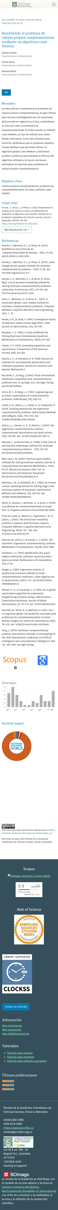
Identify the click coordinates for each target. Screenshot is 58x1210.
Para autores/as (11, 1029)
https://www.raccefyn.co (18, 1128)
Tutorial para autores (20, 1053)
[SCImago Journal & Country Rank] (29, 876)
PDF (6, 92)
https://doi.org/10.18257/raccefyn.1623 (19, 224)
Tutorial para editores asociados (27, 1061)
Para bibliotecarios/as (15, 1033)
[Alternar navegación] (54, 4)
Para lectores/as (12, 1025)
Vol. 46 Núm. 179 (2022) (13, 20)
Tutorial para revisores (20, 1057)
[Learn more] (15, 812)
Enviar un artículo (16, 1006)
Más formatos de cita (16, 229)
